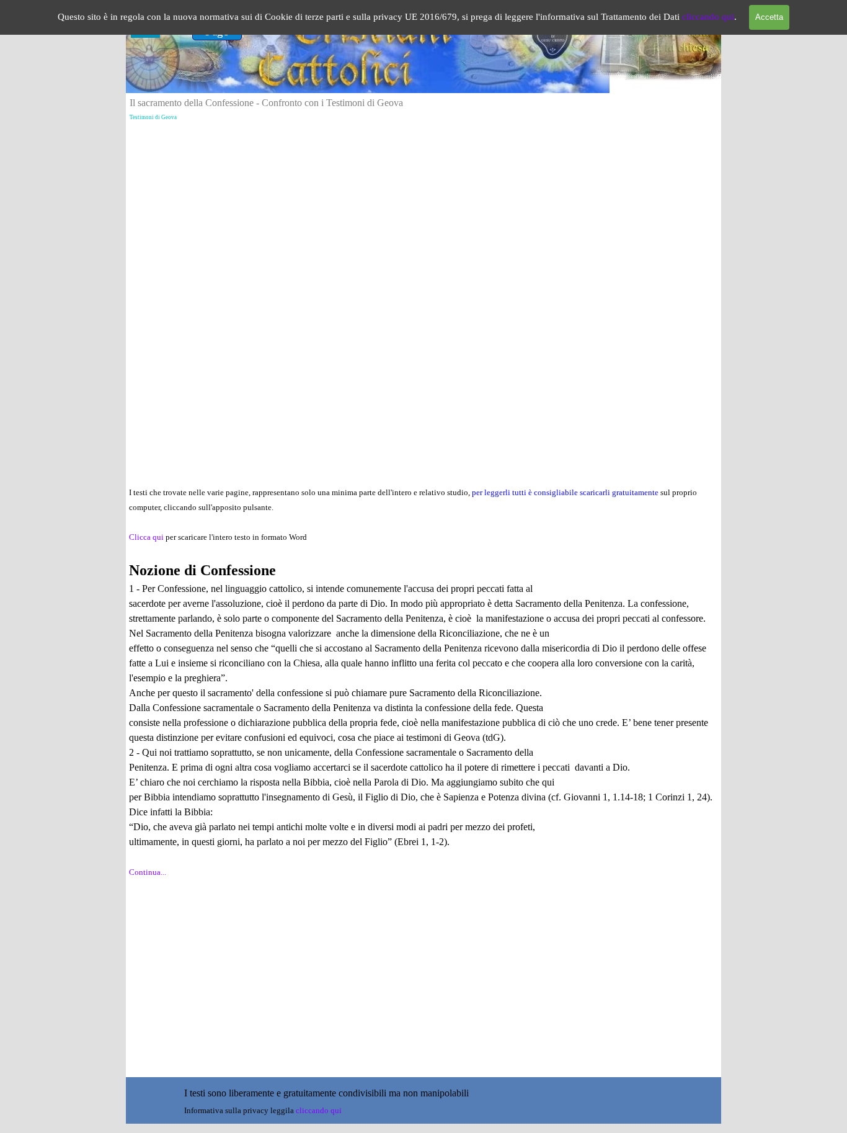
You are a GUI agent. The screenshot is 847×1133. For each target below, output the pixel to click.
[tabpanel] (423, 689)
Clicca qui (147, 537)
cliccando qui (708, 17)
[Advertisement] (423, 211)
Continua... (147, 872)
